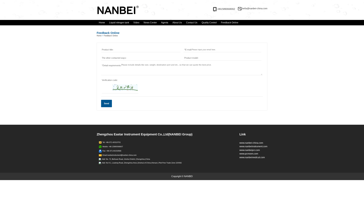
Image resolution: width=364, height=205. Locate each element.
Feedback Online (229, 22)
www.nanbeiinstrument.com (253, 146)
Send (106, 103)
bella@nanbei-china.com (254, 8)
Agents (164, 22)
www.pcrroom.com (248, 153)
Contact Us (191, 22)
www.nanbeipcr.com (249, 150)
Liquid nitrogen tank (119, 22)
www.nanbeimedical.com (252, 157)
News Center (150, 22)
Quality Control (209, 22)
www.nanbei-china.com (251, 143)
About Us (177, 22)
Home (102, 22)
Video (136, 22)
